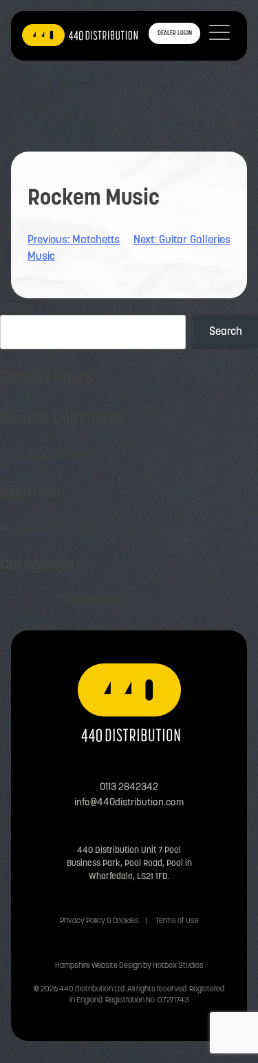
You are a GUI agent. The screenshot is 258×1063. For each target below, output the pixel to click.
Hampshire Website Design (98, 966)
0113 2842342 (129, 788)
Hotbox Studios (178, 966)
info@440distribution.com (129, 803)
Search (16, 306)
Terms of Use (177, 921)
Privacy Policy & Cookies (99, 921)
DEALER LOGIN (175, 33)
